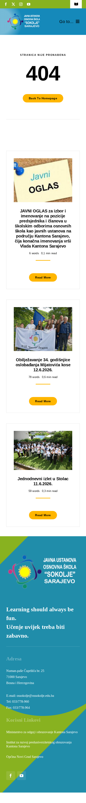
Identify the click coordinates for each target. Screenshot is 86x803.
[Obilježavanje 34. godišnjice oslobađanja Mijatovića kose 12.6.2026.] (43, 310)
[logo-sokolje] (24, 14)
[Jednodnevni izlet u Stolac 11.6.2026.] (43, 434)
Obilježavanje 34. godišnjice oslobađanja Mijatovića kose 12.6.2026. (43, 364)
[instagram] (21, 4)
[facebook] (6, 4)
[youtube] (28, 4)
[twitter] (13, 4)
